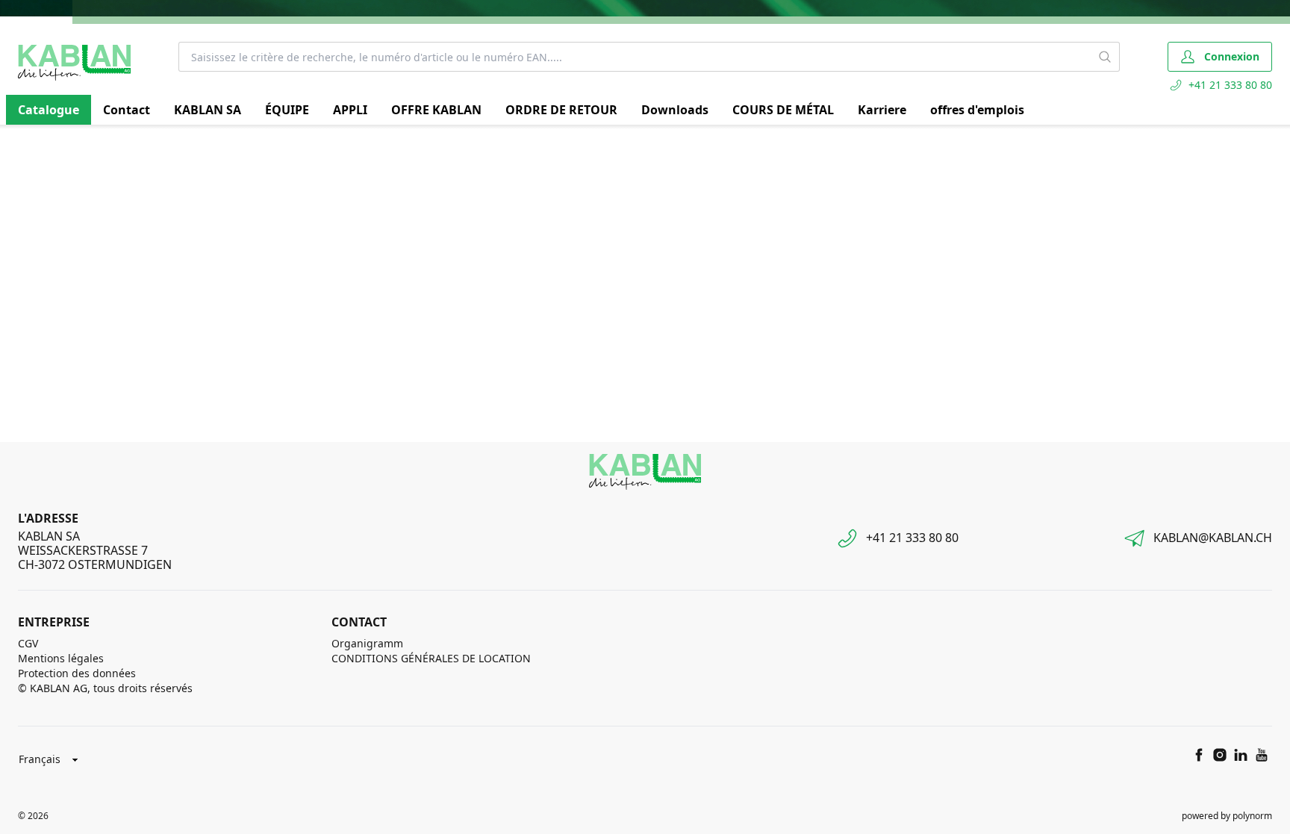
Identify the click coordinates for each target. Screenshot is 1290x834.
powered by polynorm (1227, 815)
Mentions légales (61, 658)
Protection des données (77, 673)
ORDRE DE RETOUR (561, 110)
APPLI (350, 110)
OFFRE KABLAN (436, 110)
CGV (28, 643)
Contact (126, 110)
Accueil (33, 143)
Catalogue (48, 110)
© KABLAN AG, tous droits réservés (105, 688)
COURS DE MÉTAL (783, 110)
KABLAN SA (207, 110)
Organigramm (367, 643)
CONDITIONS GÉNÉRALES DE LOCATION (431, 658)
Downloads (674, 110)
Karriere (882, 110)
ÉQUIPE (287, 110)
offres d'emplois (977, 110)
